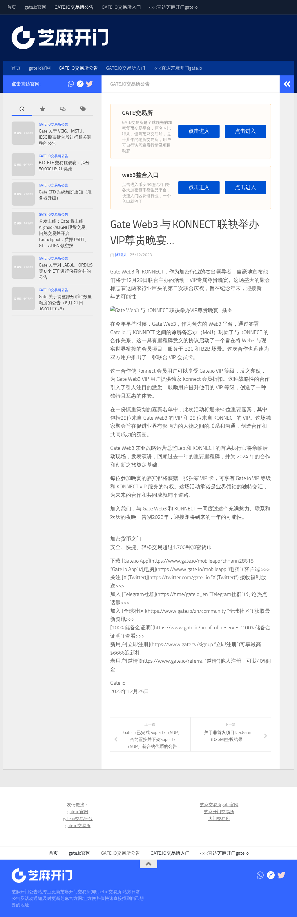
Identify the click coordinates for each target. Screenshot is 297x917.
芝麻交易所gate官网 (219, 804)
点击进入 (199, 131)
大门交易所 (219, 818)
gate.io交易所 (77, 825)
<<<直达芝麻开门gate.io (173, 7)
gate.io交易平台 (78, 818)
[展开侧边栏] (287, 84)
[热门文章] (42, 109)
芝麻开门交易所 (219, 811)
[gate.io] (80, 83)
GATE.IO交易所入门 (121, 7)
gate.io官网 (35, 7)
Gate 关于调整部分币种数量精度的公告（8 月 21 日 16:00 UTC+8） (65, 302)
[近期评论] (62, 109)
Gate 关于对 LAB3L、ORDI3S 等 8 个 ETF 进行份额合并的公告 (66, 271)
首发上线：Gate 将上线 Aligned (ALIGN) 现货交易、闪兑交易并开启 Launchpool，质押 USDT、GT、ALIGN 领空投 (64, 233)
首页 (11, 7)
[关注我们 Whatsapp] (70, 83)
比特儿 (121, 254)
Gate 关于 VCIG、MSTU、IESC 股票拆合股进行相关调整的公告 (65, 137)
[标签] (83, 109)
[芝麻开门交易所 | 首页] (60, 37)
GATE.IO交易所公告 (74, 7)
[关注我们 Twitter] (89, 83)
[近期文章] (22, 109)
